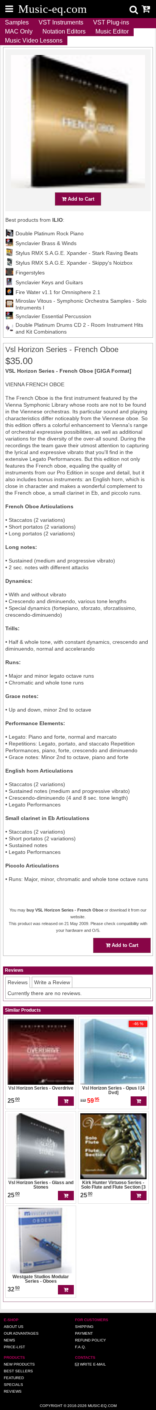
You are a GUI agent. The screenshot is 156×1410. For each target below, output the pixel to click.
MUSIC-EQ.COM (102, 1406)
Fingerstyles (30, 273)
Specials (13, 1385)
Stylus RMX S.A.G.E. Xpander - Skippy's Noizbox (74, 263)
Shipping (84, 1327)
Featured (14, 1378)
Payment (84, 1333)
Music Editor (112, 31)
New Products (19, 1364)
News (9, 1340)
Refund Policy (90, 1340)
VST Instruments (61, 22)
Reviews (13, 1391)
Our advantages (21, 1333)
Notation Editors (64, 31)
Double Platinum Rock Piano (50, 233)
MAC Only (19, 31)
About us (13, 1327)
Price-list (14, 1347)
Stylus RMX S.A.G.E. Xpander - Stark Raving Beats (77, 253)
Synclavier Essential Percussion (53, 316)
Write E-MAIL (92, 1364)
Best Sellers (18, 1371)
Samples (17, 22)
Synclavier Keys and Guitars (49, 282)
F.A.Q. (80, 1347)
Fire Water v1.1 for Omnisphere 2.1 (58, 292)
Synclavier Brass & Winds (46, 243)
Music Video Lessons (33, 40)
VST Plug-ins (111, 22)
